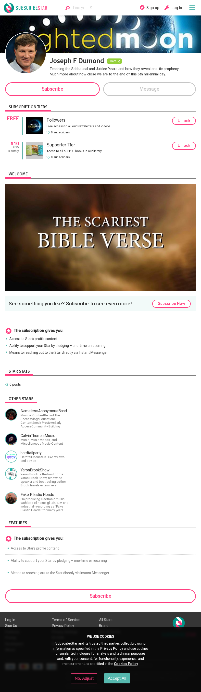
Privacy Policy (63, 625)
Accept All (117, 678)
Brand (103, 625)
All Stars (106, 620)
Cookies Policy (126, 664)
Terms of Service (66, 620)
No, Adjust (84, 678)
